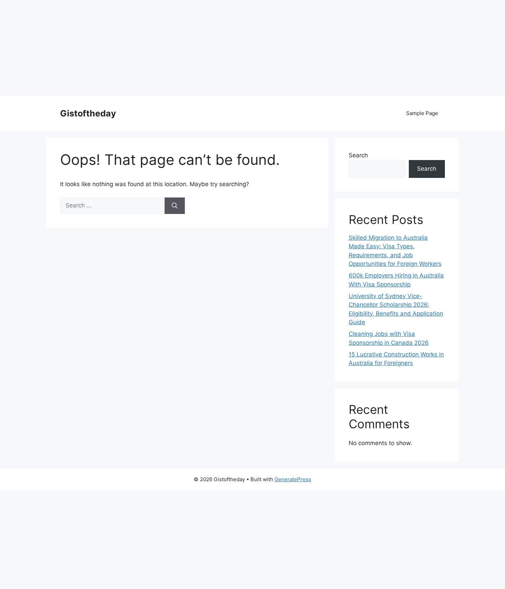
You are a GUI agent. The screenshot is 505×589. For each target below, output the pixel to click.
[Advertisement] (206, 48)
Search (358, 155)
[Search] (175, 205)
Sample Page (422, 113)
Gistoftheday (88, 113)
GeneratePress (292, 479)
